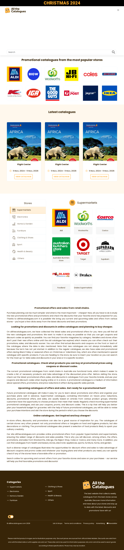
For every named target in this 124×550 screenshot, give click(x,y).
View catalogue (23, 176)
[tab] (28, 210)
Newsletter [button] (112, 523)
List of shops (57, 523)
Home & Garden (16, 496)
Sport (50, 491)
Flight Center (24, 164)
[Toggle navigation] (118, 10)
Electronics (14, 491)
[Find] (113, 52)
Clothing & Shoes (55, 486)
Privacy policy (88, 523)
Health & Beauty (55, 495)
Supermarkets (16, 487)
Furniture (13, 500)
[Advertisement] (62, 32)
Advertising (100, 523)
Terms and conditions (72, 523)
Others (51, 500)
